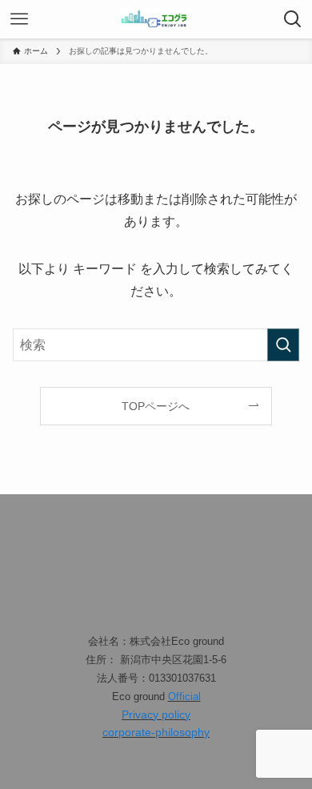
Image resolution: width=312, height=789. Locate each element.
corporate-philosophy (156, 732)
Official (184, 696)
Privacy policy (156, 714)
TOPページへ (156, 406)
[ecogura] (156, 19)
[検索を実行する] (283, 344)
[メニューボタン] (19, 19)
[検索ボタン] (293, 19)
